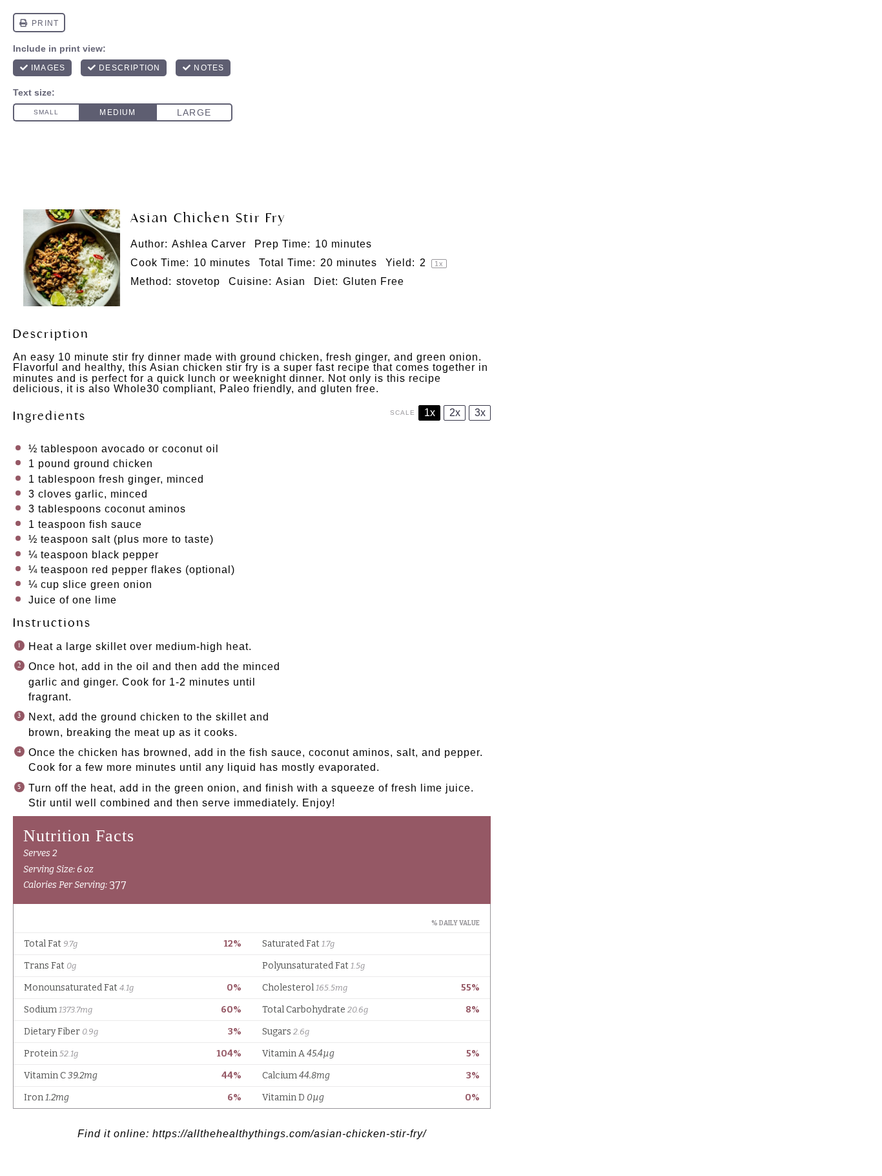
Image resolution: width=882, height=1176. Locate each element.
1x (429, 412)
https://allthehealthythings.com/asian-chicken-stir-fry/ (289, 1133)
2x (454, 412)
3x (480, 412)
